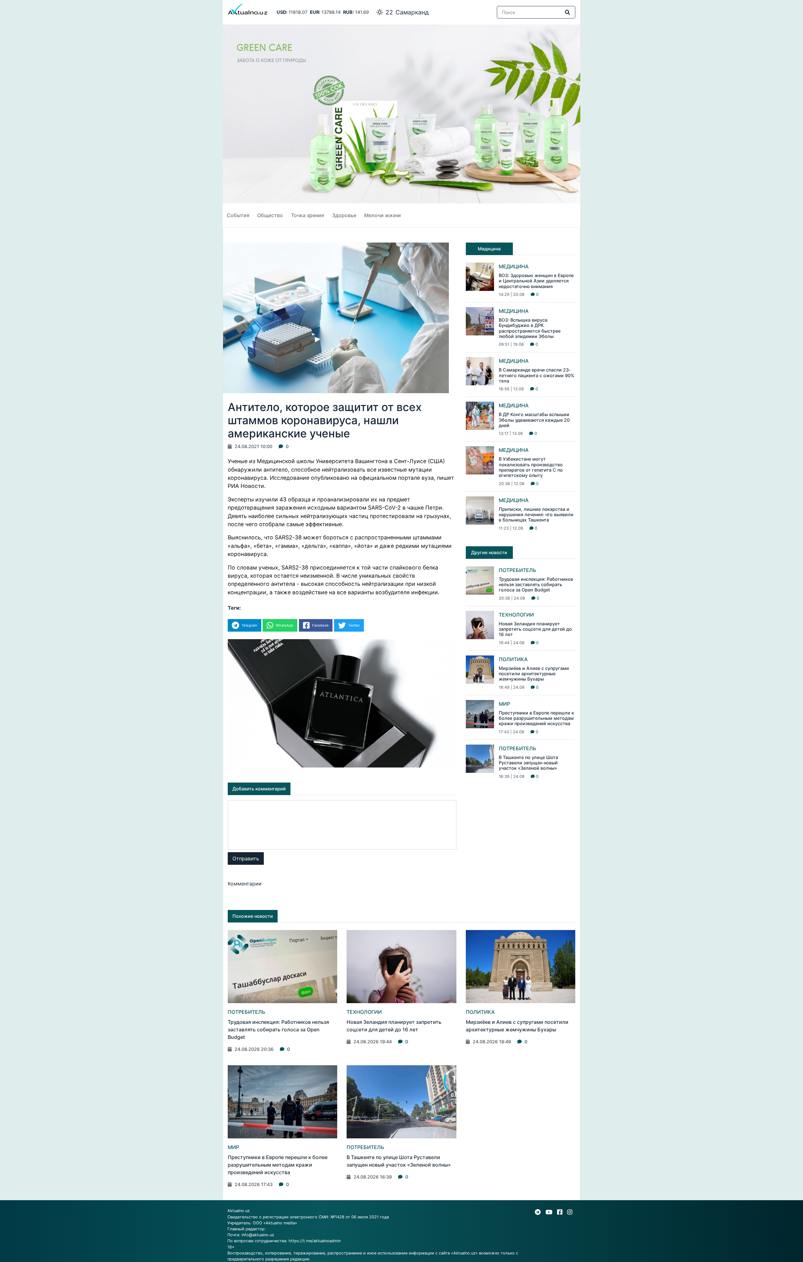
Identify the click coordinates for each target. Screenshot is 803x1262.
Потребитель (517, 570)
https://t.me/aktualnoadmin (315, 1240)
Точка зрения (307, 215)
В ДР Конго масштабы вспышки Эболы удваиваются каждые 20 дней (534, 420)
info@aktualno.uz (258, 1235)
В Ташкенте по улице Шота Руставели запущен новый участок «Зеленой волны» (528, 763)
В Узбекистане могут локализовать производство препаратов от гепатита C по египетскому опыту (531, 467)
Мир (504, 704)
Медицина (514, 266)
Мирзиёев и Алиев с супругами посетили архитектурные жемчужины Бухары (534, 674)
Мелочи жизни (382, 215)
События (238, 215)
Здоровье (344, 215)
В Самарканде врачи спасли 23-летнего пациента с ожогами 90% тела (536, 375)
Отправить (245, 858)
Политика (513, 659)
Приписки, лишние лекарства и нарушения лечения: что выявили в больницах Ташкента (536, 514)
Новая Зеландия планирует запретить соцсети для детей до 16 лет (535, 629)
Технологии (516, 615)
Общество (270, 215)
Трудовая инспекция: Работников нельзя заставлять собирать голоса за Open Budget (536, 584)
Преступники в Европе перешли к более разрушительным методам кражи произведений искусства (536, 718)
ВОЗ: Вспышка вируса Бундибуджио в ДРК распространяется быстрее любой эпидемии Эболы (530, 328)
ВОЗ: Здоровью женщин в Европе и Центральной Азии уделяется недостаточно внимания (536, 281)
